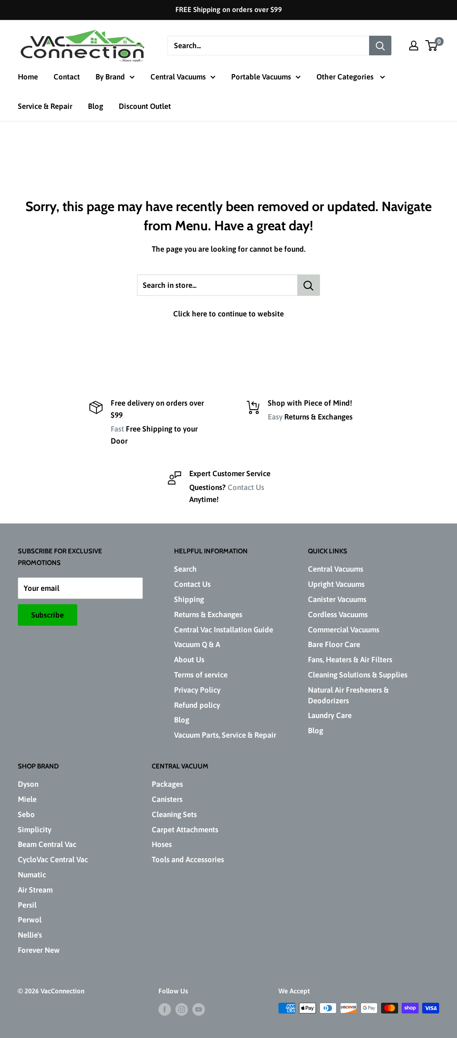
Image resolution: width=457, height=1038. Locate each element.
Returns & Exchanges (208, 614)
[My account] (413, 45)
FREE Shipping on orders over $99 (228, 9)
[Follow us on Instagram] (181, 1009)
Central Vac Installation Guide (223, 629)
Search (185, 569)
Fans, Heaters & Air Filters (350, 659)
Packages (167, 784)
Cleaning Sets (174, 814)
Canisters (167, 799)
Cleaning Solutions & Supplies (357, 674)
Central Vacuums (178, 76)
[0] (431, 45)
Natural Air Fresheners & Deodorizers (348, 695)
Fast (117, 428)
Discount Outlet (145, 106)
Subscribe (47, 614)
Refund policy (197, 705)
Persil (27, 905)
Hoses (162, 844)
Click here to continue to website (228, 313)
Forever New (39, 950)
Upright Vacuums (336, 584)
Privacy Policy (197, 689)
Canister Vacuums (337, 599)
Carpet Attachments (185, 829)
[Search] (380, 45)
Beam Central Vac (47, 844)
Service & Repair (45, 106)
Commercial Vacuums (343, 629)
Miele (27, 799)
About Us (189, 659)
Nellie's (30, 934)
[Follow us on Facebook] (164, 1009)
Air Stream (35, 889)
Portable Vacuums (261, 76)
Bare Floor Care (334, 644)
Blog (95, 106)
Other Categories (345, 76)
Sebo (26, 814)
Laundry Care (330, 715)
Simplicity (34, 829)
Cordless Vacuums (338, 614)
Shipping (189, 599)
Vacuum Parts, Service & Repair (225, 735)
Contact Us (246, 487)
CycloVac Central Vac (53, 859)
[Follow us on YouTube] (198, 1009)
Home (28, 76)
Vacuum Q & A (197, 644)
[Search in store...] (308, 285)
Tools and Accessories (188, 859)
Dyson (28, 784)
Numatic (32, 874)
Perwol (30, 919)
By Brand (110, 76)
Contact (67, 76)
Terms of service (201, 674)
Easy (275, 416)
